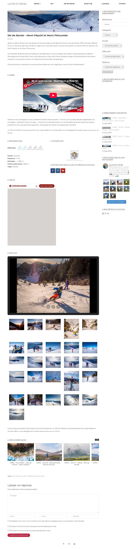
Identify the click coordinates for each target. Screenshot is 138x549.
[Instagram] (69, 544)
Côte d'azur (15, 476)
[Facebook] (63, 544)
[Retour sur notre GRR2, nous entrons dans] (126, 189)
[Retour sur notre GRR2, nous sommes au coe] (120, 189)
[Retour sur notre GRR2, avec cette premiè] (113, 195)
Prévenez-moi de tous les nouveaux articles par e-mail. (29, 531)
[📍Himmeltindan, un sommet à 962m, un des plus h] (106, 182)
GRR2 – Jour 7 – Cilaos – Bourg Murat (76, 464)
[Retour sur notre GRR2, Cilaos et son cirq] (106, 189)
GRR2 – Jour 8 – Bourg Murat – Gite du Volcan (48, 464)
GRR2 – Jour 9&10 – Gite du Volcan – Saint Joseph (21, 464)
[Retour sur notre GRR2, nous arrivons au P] (120, 182)
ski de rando (40, 476)
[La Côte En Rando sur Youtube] (63, 170)
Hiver (10, 39)
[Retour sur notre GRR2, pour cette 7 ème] (126, 182)
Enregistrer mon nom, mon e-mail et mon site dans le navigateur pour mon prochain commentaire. (46, 521)
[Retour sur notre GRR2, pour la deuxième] (106, 195)
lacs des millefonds (28, 476)
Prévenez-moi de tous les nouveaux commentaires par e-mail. (32, 526)
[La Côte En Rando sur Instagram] (58, 170)
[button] (48, 307)
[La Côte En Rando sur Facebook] (53, 170)
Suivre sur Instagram (118, 202)
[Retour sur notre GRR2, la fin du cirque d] (113, 189)
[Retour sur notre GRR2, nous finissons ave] (113, 182)
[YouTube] (74, 544)
